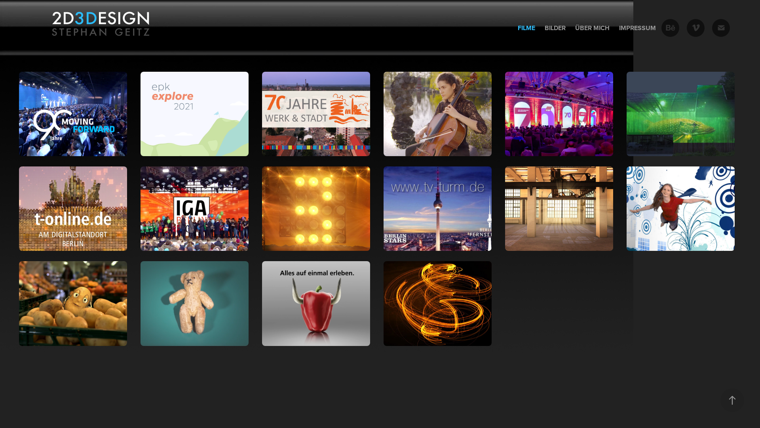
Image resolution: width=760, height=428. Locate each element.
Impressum (637, 27)
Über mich (592, 27)
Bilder (555, 27)
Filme (526, 27)
